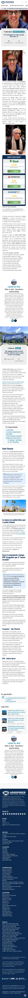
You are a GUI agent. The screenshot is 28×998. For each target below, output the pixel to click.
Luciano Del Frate (19, 42)
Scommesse (5, 839)
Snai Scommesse (6, 875)
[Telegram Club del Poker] (14, 814)
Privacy (4, 821)
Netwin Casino (5, 897)
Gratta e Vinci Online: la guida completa (11, 951)
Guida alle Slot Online (7, 944)
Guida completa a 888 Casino (9, 905)
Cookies (4, 820)
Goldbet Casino (6, 902)
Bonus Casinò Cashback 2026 (9, 936)
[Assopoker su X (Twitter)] (10, 814)
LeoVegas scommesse (7, 876)
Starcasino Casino (6, 911)
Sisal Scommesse (6, 873)
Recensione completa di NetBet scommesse (12, 882)
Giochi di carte (5, 843)
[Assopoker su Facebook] (12, 814)
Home (2, 8)
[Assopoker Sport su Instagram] (18, 814)
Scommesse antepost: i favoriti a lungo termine (13, 938)
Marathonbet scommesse (8, 889)
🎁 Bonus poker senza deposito (17, 5)
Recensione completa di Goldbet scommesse (13, 883)
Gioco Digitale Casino (7, 912)
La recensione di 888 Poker (8, 854)
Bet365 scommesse (6, 870)
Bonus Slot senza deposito (8, 945)
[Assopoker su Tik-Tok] (7, 814)
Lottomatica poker (6, 857)
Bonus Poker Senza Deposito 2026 (10, 929)
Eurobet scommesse (7, 872)
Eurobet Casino (6, 910)
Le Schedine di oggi (7, 842)
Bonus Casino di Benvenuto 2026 (10, 923)
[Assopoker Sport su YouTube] (23, 814)
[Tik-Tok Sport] (25, 814)
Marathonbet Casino (7, 915)
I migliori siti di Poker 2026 (8, 930)
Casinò (4, 838)
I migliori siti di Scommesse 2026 (10, 935)
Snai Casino (5, 904)
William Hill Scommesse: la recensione (11, 886)
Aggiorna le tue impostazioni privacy (11, 824)
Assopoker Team (12, 715)
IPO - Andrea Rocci (13, 442)
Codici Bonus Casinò (7, 942)
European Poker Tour (18, 32)
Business (18, 348)
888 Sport (4, 880)
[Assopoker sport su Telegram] (20, 814)
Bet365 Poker (5, 852)
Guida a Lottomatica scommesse (10, 877)
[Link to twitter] (15, 320)
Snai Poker (4, 851)
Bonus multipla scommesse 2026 (10, 939)
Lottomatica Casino (6, 898)
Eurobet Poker (5, 858)
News (5, 8)
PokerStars (4, 848)
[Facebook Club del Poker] (16, 814)
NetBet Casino (5, 907)
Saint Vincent (9, 430)
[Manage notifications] (25, 995)
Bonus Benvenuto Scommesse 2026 (10, 932)
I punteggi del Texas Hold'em (9, 836)
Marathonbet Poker (7, 860)
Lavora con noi (5, 823)
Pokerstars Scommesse (7, 879)
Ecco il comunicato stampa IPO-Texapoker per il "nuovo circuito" (14, 437)
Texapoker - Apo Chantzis (15, 440)
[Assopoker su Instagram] (3, 814)
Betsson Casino (6, 894)
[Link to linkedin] (12, 320)
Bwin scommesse (6, 885)
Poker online (8, 32)
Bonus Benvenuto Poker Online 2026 (11, 928)
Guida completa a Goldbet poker (10, 855)
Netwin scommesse (7, 888)
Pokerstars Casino (6, 899)
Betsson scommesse (7, 869)
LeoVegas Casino (6, 908)
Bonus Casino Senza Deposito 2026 (10, 925)
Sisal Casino (5, 901)
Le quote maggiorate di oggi (9, 941)
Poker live (11, 348)
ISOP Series (20, 530)
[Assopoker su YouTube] (5, 814)
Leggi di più (14, 785)
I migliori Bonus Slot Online (8, 949)
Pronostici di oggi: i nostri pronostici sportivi (12, 841)
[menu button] (26, 2)
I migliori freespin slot (7, 948)
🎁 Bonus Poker (4, 5)
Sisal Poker (4, 850)
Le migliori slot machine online (9, 946)
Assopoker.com (6, 796)
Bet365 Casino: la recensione (9, 895)
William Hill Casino (6, 914)
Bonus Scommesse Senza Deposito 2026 (12, 933)
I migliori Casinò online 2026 (9, 926)
